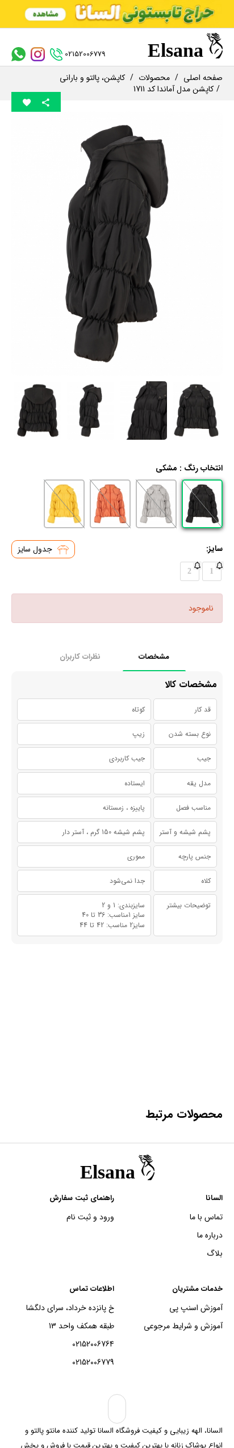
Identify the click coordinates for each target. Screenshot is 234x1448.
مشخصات (154, 657)
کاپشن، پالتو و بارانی (92, 77)
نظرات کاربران (80, 657)
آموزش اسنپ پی (196, 1308)
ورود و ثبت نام (90, 1217)
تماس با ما (206, 1217)
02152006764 (93, 1344)
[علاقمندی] (27, 102)
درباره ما (210, 1235)
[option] (117, 244)
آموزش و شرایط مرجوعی (183, 1326)
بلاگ (215, 1253)
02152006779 (93, 1362)
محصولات (154, 77)
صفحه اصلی (203, 77)
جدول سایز (36, 549)
